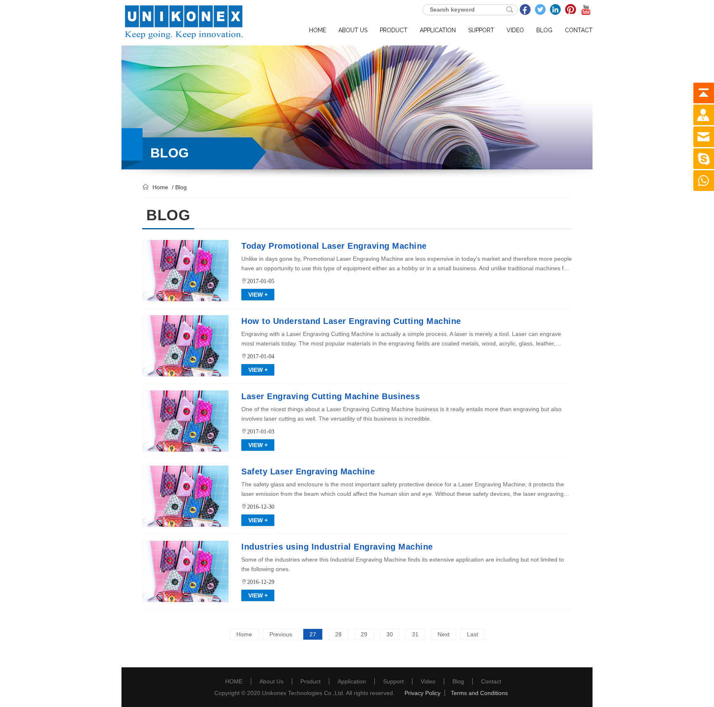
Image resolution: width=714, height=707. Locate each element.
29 (364, 634)
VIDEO (515, 30)
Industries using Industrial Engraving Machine (337, 546)
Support (393, 681)
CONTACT (579, 30)
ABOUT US (352, 30)
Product (310, 681)
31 (415, 634)
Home (160, 187)
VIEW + (258, 294)
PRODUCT (393, 30)
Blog (458, 681)
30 (389, 634)
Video (428, 681)
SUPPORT (481, 30)
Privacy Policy (422, 693)
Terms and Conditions (479, 693)
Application (352, 681)
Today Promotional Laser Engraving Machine (334, 245)
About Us (271, 681)
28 (338, 634)
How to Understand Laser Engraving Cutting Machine (351, 321)
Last (472, 634)
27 (312, 634)
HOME (317, 30)
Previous (280, 634)
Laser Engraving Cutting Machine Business (330, 396)
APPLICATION (438, 30)
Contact (491, 681)
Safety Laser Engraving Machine (308, 471)
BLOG (544, 30)
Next (444, 634)
